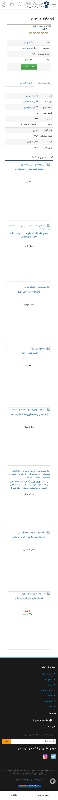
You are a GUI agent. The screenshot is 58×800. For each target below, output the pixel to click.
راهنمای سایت (46, 690)
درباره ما (48, 701)
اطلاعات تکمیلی (44, 83)
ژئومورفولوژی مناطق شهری (29, 292)
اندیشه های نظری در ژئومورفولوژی (29, 537)
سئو (28, 779)
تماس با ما (47, 706)
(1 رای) (44, 29)
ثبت (6, 741)
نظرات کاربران (26, 83)
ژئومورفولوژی (29, 107)
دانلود (49, 696)
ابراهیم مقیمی (27, 48)
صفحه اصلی (47, 674)
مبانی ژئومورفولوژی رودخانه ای (29, 169)
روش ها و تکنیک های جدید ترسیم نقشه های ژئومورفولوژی (29, 235)
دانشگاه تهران (29, 42)
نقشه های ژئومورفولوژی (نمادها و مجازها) (29, 414)
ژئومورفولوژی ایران (29, 353)
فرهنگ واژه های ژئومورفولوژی (29, 598)
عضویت (48, 679)
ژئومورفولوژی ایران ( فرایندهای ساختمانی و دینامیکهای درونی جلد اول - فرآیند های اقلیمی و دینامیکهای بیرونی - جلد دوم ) (29, 485)
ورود (50, 685)
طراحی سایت (38, 779)
